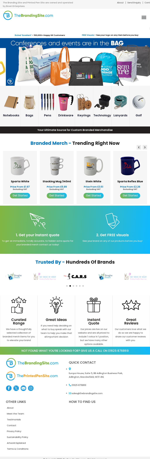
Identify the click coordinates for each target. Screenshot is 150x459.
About (120, 2)
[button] (144, 17)
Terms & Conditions (17, 448)
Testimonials (14, 419)
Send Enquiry (134, 2)
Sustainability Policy (17, 437)
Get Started (20, 195)
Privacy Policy (14, 431)
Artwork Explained (16, 442)
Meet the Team (15, 413)
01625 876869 (118, 351)
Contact (11, 425)
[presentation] (138, 147)
